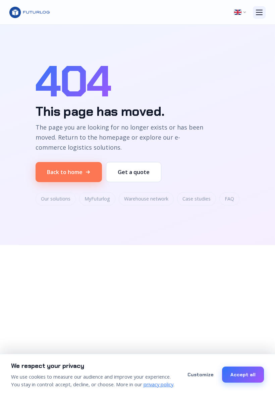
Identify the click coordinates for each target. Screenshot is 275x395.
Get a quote (134, 172)
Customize (200, 374)
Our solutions (55, 198)
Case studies (196, 198)
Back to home (64, 172)
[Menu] (259, 12)
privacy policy (158, 384)
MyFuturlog (97, 198)
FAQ (229, 198)
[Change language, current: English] (240, 12)
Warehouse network (146, 198)
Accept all (243, 374)
